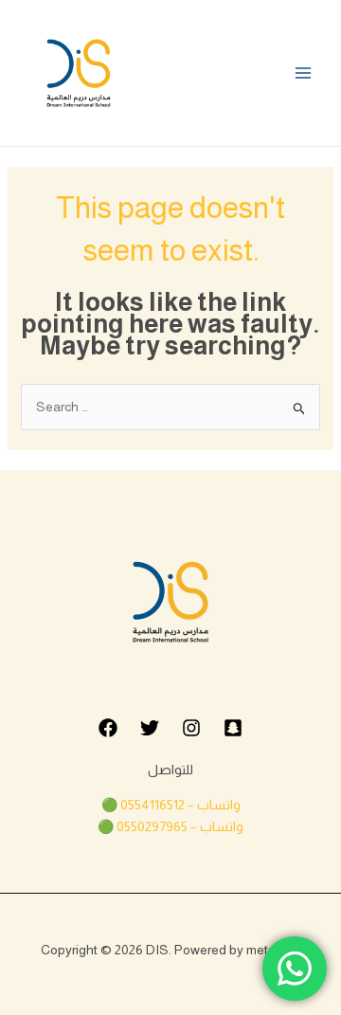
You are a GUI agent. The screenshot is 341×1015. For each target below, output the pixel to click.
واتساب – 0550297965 (180, 826)
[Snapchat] (233, 727)
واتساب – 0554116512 (180, 804)
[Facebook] (108, 727)
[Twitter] (149, 727)
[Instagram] (191, 727)
